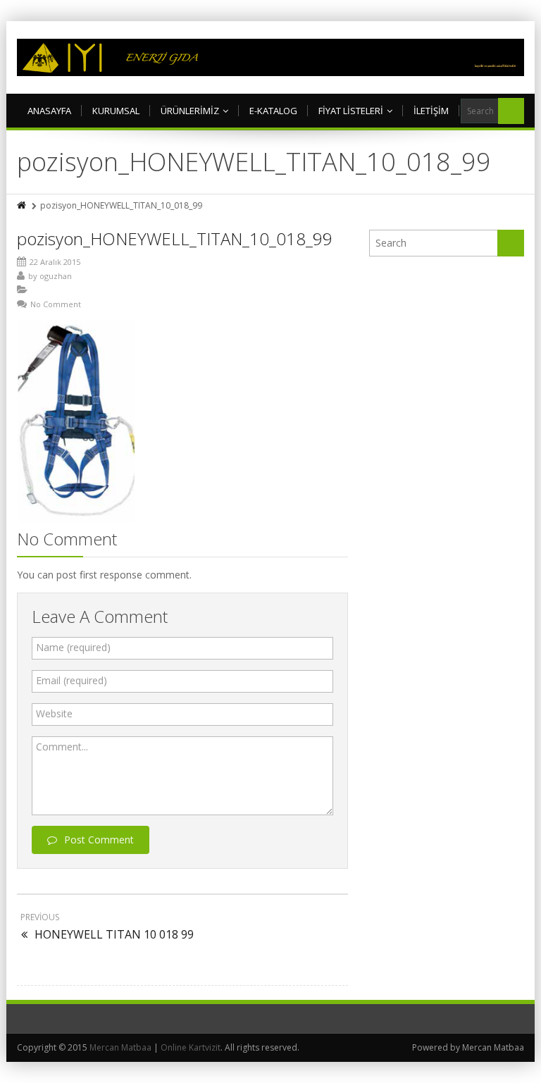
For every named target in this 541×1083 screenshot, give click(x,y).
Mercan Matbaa (120, 1047)
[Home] (22, 205)
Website (54, 713)
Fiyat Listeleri (350, 110)
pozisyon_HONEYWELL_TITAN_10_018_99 (174, 238)
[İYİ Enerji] (270, 57)
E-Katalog (273, 110)
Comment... (62, 746)
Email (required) (71, 680)
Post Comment (99, 839)
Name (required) (73, 647)
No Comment (55, 304)
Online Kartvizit (190, 1047)
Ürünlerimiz (190, 110)
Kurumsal (115, 110)
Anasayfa (49, 110)
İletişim (431, 110)
